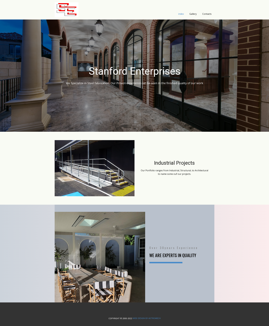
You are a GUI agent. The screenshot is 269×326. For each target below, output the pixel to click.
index (181, 13)
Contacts (207, 13)
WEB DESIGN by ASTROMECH (147, 318)
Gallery (193, 13)
